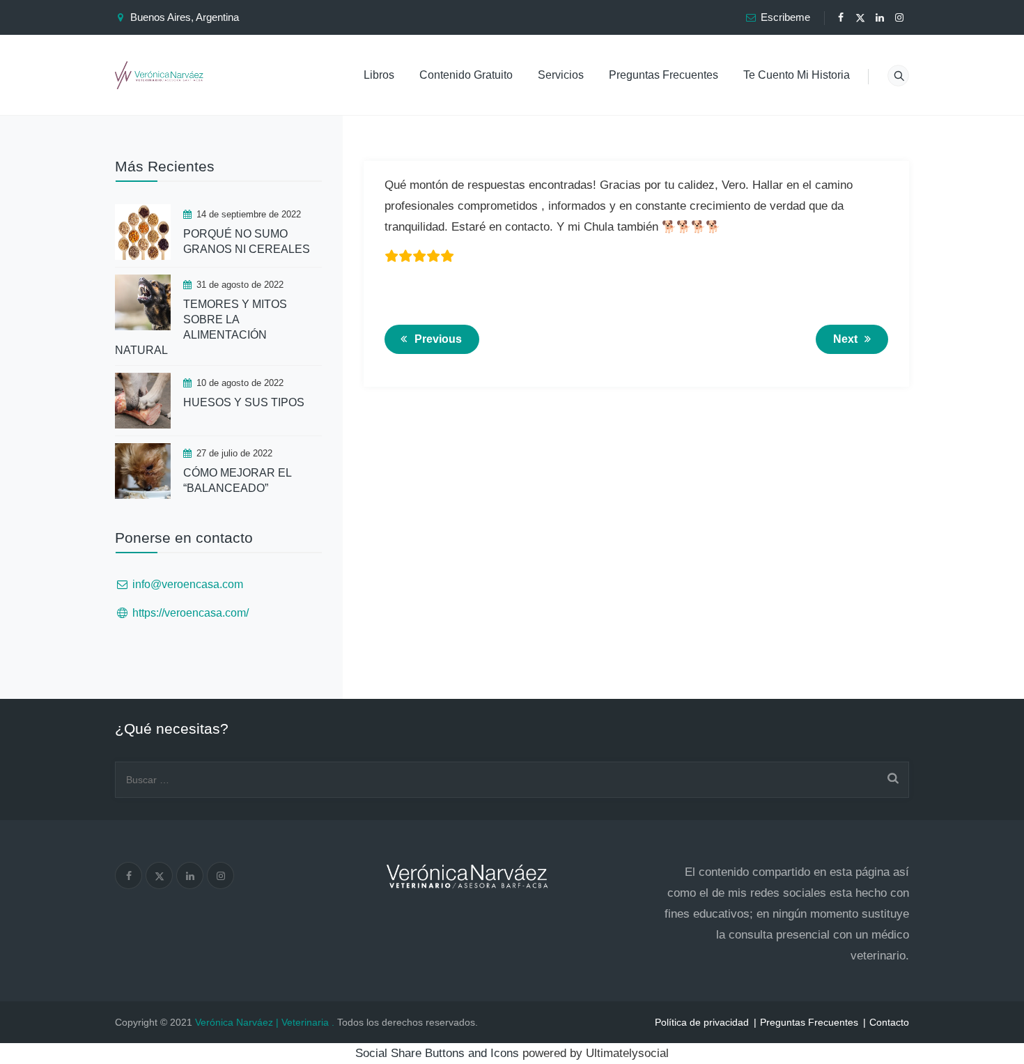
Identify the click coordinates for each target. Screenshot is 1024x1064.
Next (845, 339)
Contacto (889, 1022)
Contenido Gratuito (466, 75)
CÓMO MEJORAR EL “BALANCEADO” (237, 480)
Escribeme (785, 17)
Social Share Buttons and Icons (437, 1053)
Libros (379, 75)
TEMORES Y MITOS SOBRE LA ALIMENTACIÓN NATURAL (201, 327)
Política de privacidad (702, 1022)
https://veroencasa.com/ (190, 613)
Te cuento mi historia (796, 75)
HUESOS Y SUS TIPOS (243, 402)
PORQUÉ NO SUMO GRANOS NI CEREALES (246, 241)
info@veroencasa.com (187, 584)
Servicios (561, 75)
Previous (438, 339)
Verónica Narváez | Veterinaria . (264, 1022)
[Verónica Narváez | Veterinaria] (159, 75)
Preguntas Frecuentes (663, 75)
